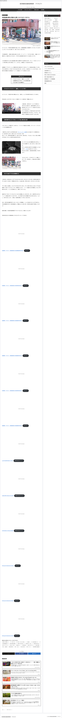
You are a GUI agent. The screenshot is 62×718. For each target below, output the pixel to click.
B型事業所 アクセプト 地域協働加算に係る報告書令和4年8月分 (12, 390)
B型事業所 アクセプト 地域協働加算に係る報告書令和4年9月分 (12, 425)
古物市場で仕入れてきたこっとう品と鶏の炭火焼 (21, 80)
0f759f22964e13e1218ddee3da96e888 (7, 530)
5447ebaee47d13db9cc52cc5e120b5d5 (7, 600)
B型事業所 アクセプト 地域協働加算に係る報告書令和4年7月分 (12, 355)
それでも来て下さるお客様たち (18, 82)
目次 (20, 76)
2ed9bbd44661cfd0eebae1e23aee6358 (8, 495)
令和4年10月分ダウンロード (19, 460)
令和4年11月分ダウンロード (19, 495)
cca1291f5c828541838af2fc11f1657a (7, 460)
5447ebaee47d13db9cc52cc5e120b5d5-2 (8, 565)
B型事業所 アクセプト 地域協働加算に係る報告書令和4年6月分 (12, 320)
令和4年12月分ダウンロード (19, 530)
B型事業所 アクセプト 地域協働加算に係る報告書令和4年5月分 (12, 285)
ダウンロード (27, 250)
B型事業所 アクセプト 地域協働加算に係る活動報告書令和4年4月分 (12, 250)
